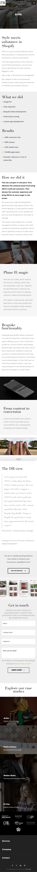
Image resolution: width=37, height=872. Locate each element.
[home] (3, 3)
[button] (34, 3)
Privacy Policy (25, 664)
